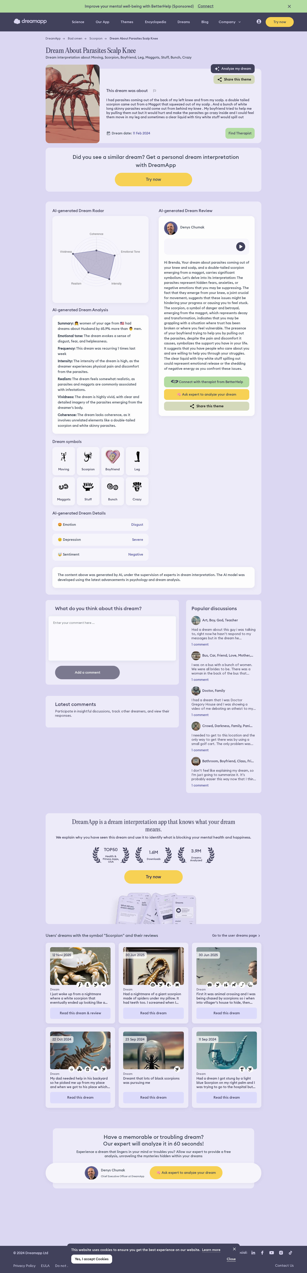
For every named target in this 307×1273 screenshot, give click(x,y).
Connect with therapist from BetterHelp (211, 382)
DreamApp (53, 38)
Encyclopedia (155, 22)
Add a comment (87, 672)
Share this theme (237, 79)
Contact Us (284, 1265)
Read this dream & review (80, 1013)
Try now (280, 22)
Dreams (184, 22)
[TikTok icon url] (290, 1252)
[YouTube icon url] (271, 1252)
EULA (45, 1266)
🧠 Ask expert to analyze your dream (206, 394)
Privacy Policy (24, 1266)
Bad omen (75, 38)
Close (231, 1259)
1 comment (200, 644)
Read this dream (153, 1013)
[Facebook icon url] (262, 1252)
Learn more (211, 1250)
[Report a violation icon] (154, 90)
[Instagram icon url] (281, 1252)
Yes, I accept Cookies (92, 1259)
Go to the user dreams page (234, 935)
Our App (102, 22)
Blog (204, 22)
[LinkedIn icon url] (253, 1252)
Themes (127, 22)
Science (78, 22)
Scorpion (95, 38)
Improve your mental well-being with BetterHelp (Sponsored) (139, 6)
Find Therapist (240, 133)
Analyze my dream (236, 68)
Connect (206, 6)
